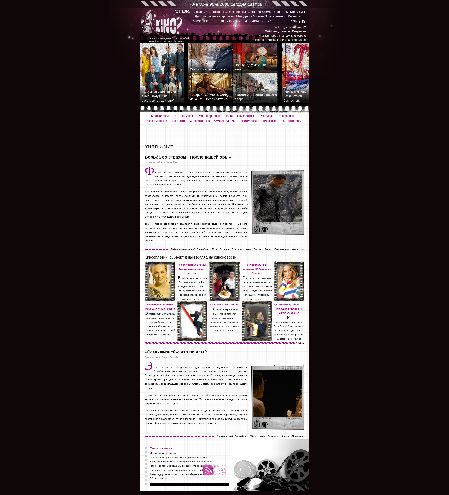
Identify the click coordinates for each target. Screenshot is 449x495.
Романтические (156, 120)
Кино (294, 20)
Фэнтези (265, 20)
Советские (178, 120)
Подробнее (203, 249)
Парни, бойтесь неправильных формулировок (176, 465)
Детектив (254, 11)
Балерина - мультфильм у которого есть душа (176, 470)
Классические (160, 116)
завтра (255, 4)
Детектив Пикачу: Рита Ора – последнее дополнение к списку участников (289, 308)
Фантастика (251, 20)
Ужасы (237, 20)
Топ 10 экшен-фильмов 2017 (224, 304)
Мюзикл (258, 16)
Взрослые (200, 11)
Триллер (226, 20)
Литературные (184, 116)
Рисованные (286, 116)
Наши (229, 116)
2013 (214, 249)
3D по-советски (158, 478)
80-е (203, 4)
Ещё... (301, 343)
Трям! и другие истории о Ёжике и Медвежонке (177, 474)
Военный (241, 11)
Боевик (229, 11)
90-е (213, 4)
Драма (266, 11)
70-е (193, 4)
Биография (216, 11)
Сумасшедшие (224, 120)
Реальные (266, 116)
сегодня (239, 4)
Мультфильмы (294, 11)
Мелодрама (244, 16)
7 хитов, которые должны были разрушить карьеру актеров (192, 269)
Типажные (269, 120)
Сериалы (294, 16)
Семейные (200, 20)
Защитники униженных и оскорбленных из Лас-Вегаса (181, 461)
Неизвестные (246, 116)
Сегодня (224, 249)
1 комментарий (225, 436)
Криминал (228, 16)
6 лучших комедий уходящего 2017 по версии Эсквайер (257, 269)
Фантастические (292, 120)
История (277, 11)
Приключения (274, 16)
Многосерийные (209, 116)
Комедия (215, 16)
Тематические (248, 120)
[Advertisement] (224, 134)
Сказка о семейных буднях (209, 69)
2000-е (253, 436)
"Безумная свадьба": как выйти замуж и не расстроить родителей (159, 96)
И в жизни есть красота (163, 453)
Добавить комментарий (182, 249)
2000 (224, 4)
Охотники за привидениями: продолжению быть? (178, 457)
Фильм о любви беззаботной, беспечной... (295, 96)
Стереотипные (200, 120)
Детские (200, 16)
